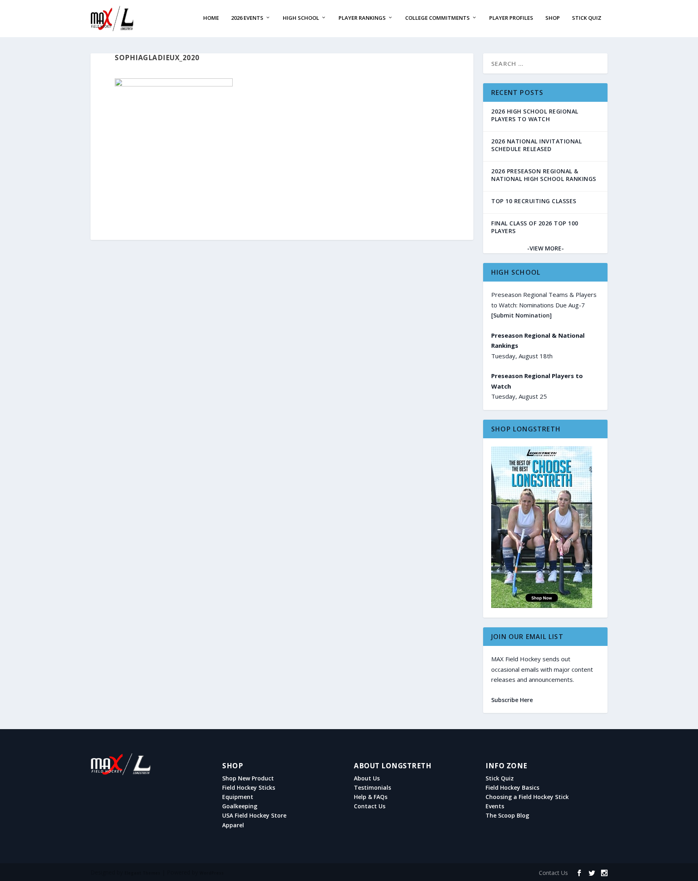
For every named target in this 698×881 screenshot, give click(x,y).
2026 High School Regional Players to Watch (534, 115)
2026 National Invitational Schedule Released (536, 145)
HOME (211, 18)
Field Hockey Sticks (248, 787)
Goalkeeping (239, 806)
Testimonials (372, 787)
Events (495, 806)
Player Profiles (511, 18)
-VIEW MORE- (545, 248)
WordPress (212, 873)
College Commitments (437, 18)
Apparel (233, 825)
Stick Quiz (586, 18)
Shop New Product (248, 778)
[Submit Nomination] (521, 315)
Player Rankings (362, 18)
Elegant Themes (142, 873)
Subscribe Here (512, 700)
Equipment (237, 797)
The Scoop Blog (507, 815)
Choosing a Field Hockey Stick (527, 797)
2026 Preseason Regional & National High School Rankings (543, 175)
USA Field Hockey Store (254, 815)
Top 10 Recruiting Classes (533, 201)
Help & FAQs (370, 797)
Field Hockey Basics (512, 787)
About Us (367, 778)
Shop (552, 18)
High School (301, 18)
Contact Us (369, 806)
